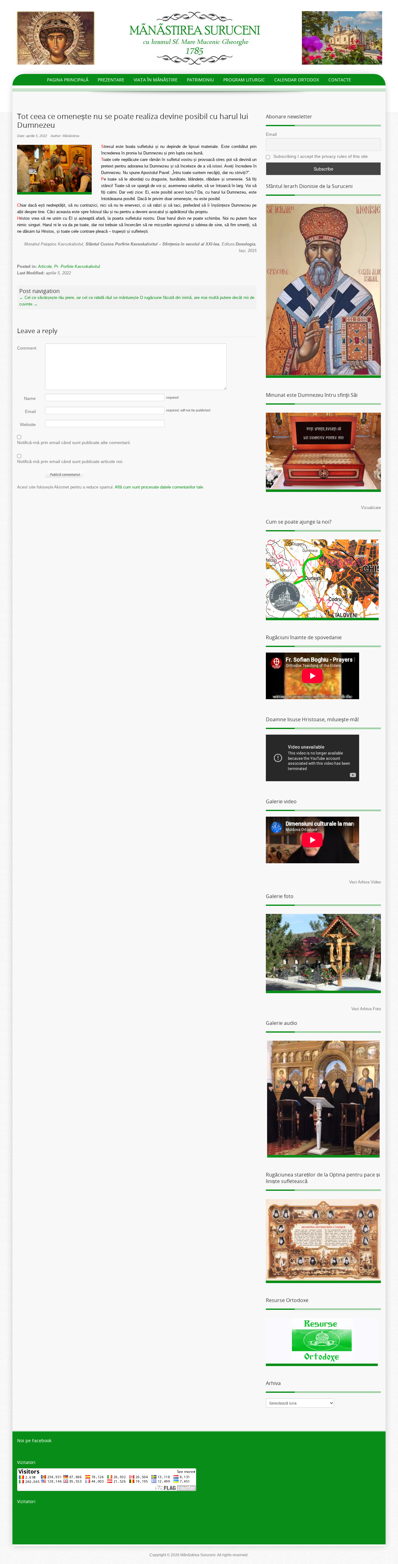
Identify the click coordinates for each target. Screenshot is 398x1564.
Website (28, 424)
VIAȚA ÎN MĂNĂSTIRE (156, 80)
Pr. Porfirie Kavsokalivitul (77, 266)
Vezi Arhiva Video (365, 882)
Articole (45, 266)
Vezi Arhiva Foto (366, 1009)
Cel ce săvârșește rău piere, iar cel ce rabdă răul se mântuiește (79, 297)
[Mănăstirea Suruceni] (199, 37)
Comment (26, 348)
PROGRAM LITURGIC (244, 80)
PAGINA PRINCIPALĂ (67, 80)
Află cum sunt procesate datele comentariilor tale (159, 487)
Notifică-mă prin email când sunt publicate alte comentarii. (74, 442)
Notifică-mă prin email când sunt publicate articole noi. (70, 461)
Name (30, 398)
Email (30, 411)
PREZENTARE (111, 80)
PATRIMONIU (200, 80)
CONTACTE (339, 80)
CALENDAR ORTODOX (296, 80)
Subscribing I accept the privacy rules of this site (320, 156)
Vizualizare (371, 507)
